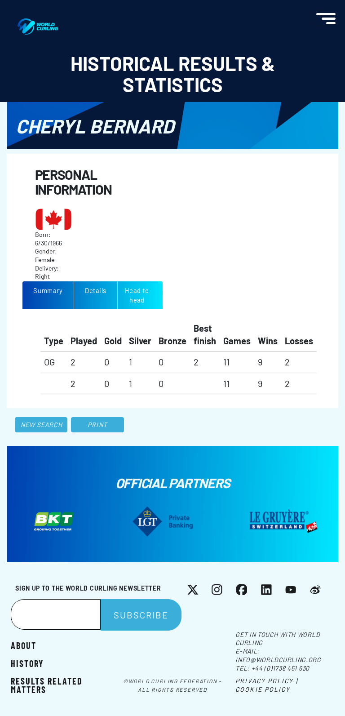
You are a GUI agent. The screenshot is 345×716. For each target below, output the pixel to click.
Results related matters (47, 685)
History (27, 663)
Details (95, 290)
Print (97, 424)
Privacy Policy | (266, 681)
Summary (47, 290)
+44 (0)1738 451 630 (281, 668)
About (23, 645)
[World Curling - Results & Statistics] (38, 23)
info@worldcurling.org (278, 659)
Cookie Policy (262, 689)
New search (41, 424)
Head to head (137, 295)
